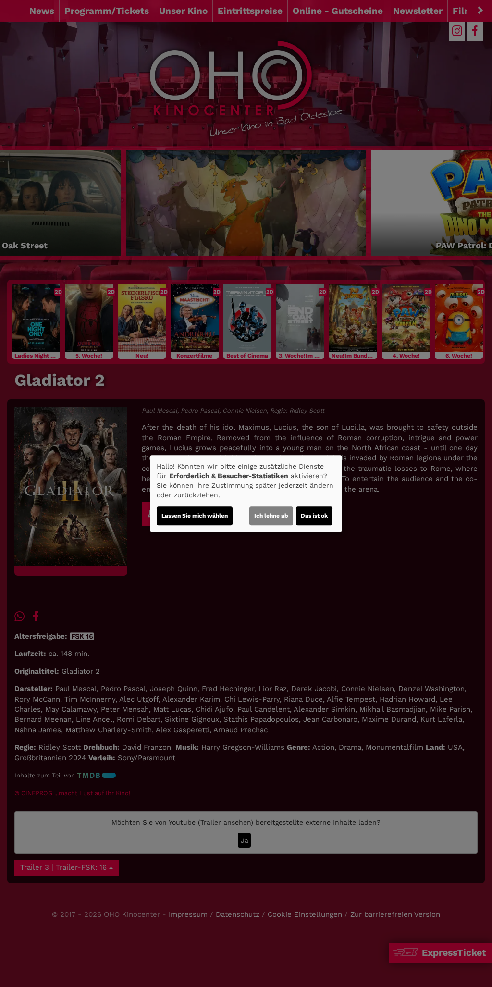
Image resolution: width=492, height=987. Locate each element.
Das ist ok (314, 515)
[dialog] (246, 493)
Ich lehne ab (271, 515)
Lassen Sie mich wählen (194, 515)
